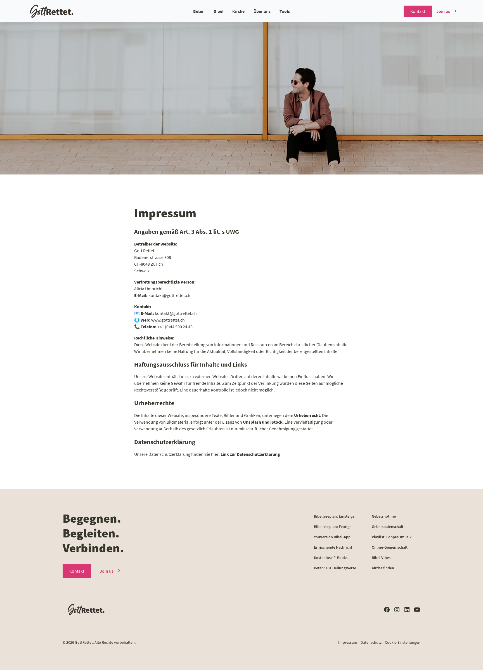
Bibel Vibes (381, 557)
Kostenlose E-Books (330, 557)
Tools (285, 11)
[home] (69, 11)
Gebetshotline (384, 516)
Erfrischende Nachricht (333, 547)
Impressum (347, 642)
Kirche (238, 11)
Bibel (218, 11)
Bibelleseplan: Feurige (332, 526)
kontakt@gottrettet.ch (169, 295)
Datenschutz (371, 642)
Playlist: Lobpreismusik (391, 536)
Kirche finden (383, 567)
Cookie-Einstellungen (402, 642)
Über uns (262, 11)
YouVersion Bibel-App (332, 536)
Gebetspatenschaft (387, 526)
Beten (199, 11)
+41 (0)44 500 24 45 (175, 326)
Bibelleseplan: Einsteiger (335, 516)
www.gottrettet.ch (168, 320)
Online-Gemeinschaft (390, 547)
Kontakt (417, 11)
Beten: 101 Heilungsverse (335, 567)
